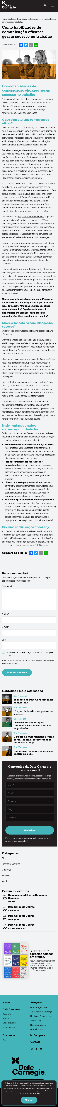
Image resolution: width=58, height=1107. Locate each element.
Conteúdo (12, 19)
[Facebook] (36, 1049)
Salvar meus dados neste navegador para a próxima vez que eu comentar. (30, 653)
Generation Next (36, 1029)
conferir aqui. (36, 1093)
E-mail (5, 627)
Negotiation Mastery (38, 1025)
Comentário (8, 586)
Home (4, 19)
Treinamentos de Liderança (41, 1012)
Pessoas (6, 875)
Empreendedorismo (11, 864)
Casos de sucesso (9, 1023)
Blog (19, 19)
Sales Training (35, 1020)
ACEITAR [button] (29, 1100)
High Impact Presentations (40, 1016)
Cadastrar (29, 830)
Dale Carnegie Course (38, 1007)
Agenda (6, 1018)
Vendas (5, 881)
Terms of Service (8, 664)
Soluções (36, 1002)
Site (4, 640)
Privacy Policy (46, 661)
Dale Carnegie (11, 1009)
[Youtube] (41, 1049)
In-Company (37, 1035)
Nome (5, 614)
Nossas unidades (9, 1027)
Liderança (6, 869)
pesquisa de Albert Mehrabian (31, 216)
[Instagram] (32, 1049)
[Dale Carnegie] (29, 1066)
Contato (35, 1041)
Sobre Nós (7, 1014)
